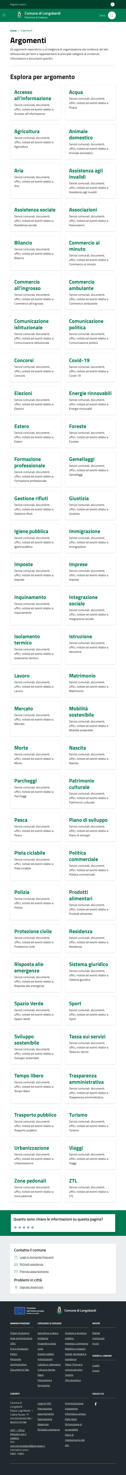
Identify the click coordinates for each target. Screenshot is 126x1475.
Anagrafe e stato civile (47, 1346)
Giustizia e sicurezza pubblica (75, 1335)
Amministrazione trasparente (74, 1406)
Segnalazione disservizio (45, 1421)
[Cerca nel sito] (112, 15)
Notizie (96, 1333)
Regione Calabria (18, 4)
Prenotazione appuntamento (46, 1411)
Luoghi (96, 1365)
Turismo (69, 1375)
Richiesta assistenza (49, 1429)
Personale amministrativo (18, 1361)
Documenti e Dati (19, 1370)
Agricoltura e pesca (48, 1333)
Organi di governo (19, 1333)
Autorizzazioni (45, 1359)
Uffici (13, 1343)
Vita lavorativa (73, 1380)
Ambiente (43, 1338)
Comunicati (98, 1338)
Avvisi (95, 1343)
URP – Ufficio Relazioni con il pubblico (18, 1434)
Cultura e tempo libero (46, 1372)
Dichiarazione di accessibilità (73, 1426)
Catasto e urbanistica (49, 1364)
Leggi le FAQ (44, 1403)
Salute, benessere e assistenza (75, 1356)
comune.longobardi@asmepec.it (27, 1446)
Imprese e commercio (76, 1343)
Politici (13, 1354)
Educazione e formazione (45, 1382)
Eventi (95, 1371)
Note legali (71, 1419)
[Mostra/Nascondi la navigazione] (4, 15)
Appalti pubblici (46, 1354)
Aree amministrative (21, 1338)
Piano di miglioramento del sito (75, 1440)
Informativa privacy (75, 1414)
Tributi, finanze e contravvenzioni (74, 1367)
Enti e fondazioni (19, 1349)
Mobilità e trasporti (75, 1349)
